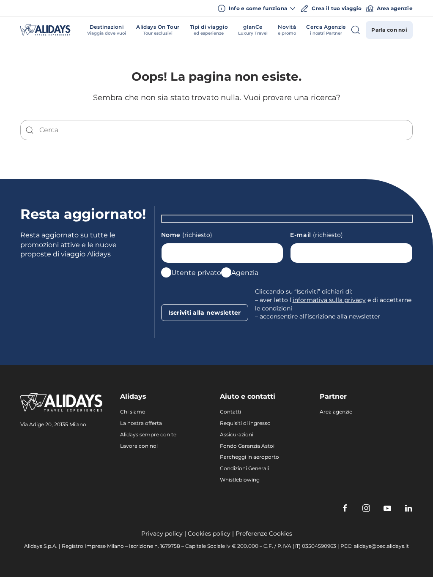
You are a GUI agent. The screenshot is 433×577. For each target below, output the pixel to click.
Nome (187, 235)
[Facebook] (345, 508)
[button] (106, 30)
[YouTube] (387, 508)
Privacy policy (162, 533)
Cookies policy (209, 533)
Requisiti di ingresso (245, 423)
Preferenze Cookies (264, 533)
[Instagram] (366, 508)
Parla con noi (389, 30)
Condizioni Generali (244, 468)
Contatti (230, 411)
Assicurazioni (236, 434)
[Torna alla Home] (45, 30)
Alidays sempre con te (148, 434)
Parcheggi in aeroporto (249, 457)
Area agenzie (395, 8)
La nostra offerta (141, 423)
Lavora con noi (139, 446)
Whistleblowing (240, 479)
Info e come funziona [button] (258, 8)
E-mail (316, 235)
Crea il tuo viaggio (337, 8)
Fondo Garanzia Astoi (247, 446)
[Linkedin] (408, 508)
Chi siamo (132, 411)
